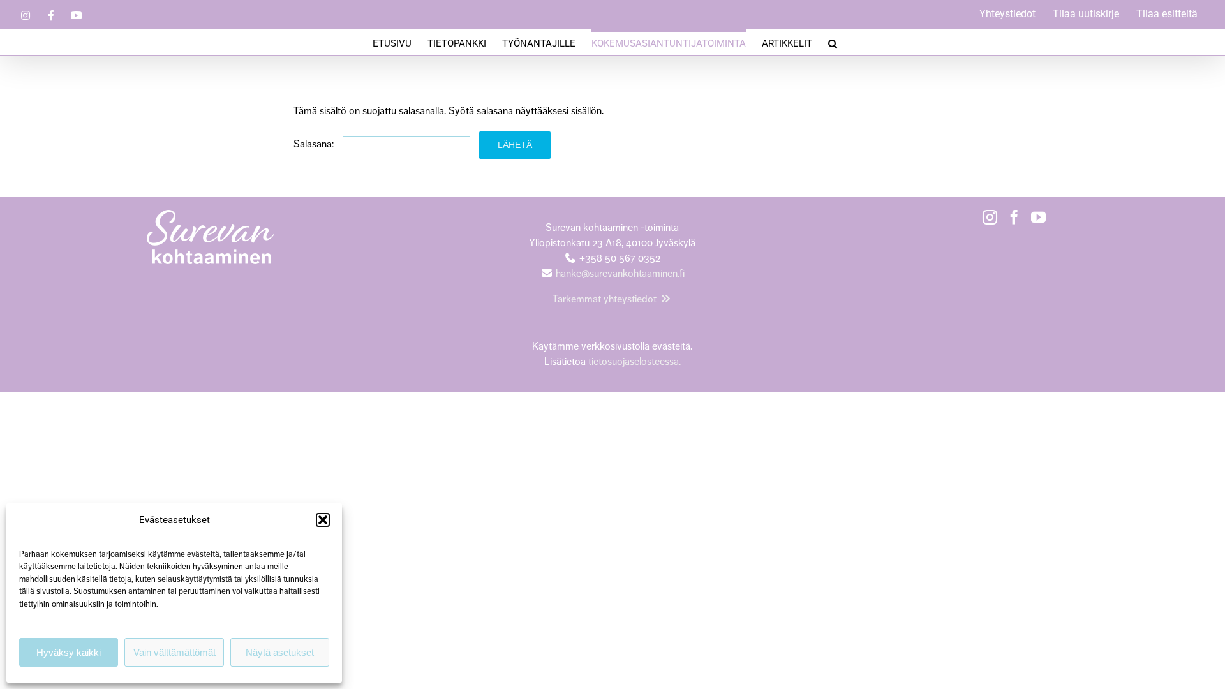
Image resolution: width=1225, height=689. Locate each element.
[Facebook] (1014, 217)
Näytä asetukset (280, 652)
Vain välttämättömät (174, 652)
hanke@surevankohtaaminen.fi (620, 273)
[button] (322, 520)
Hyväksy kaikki (68, 652)
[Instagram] (990, 217)
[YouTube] (1038, 217)
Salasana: (314, 144)
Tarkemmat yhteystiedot (606, 299)
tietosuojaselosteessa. (633, 361)
